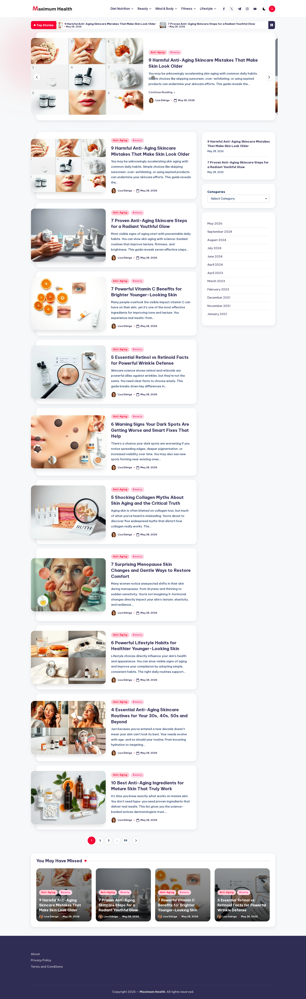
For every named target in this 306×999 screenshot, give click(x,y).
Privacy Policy (41, 960)
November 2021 (219, 306)
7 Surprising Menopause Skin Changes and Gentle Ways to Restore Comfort (151, 570)
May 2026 (214, 223)
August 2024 (216, 240)
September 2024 (219, 232)
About (35, 954)
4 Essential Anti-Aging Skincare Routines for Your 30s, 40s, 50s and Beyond (149, 715)
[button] (162, 92)
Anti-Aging (158, 52)
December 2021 (218, 297)
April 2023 (215, 273)
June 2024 (215, 256)
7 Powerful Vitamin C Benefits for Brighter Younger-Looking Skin (177, 905)
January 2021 (217, 314)
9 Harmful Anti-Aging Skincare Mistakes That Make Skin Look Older (110, 24)
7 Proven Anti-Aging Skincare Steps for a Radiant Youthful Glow (211, 24)
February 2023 (218, 289)
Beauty (174, 52)
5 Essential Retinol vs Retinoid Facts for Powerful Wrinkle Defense (241, 905)
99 (125, 840)
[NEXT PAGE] (136, 840)
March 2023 (216, 281)
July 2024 (214, 248)
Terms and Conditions (47, 967)
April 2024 (215, 265)
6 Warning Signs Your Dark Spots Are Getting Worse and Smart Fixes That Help (150, 430)
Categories (216, 192)
